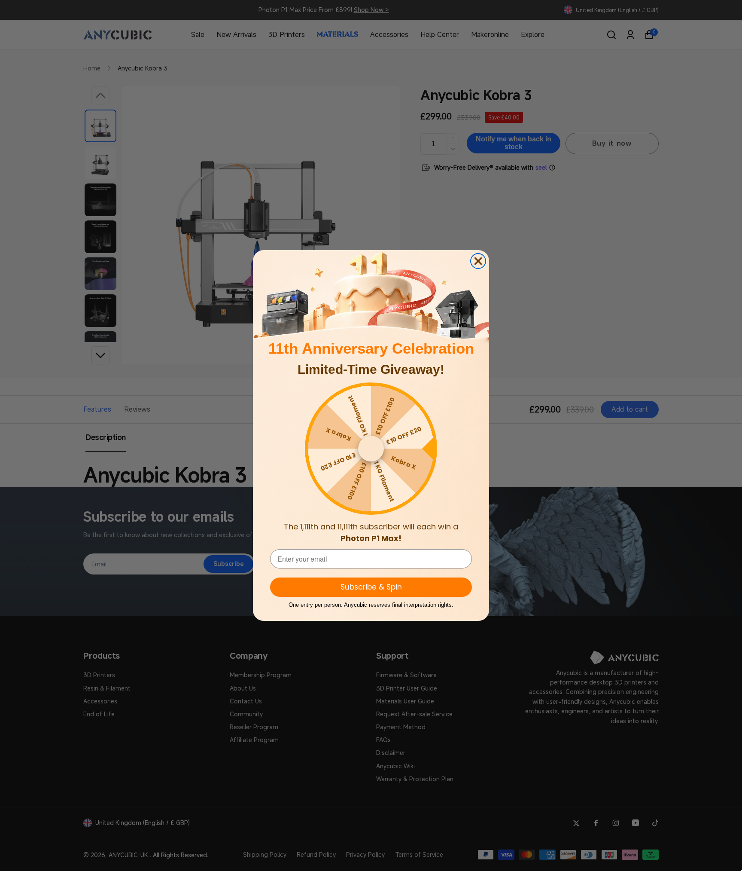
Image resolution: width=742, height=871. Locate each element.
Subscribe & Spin (371, 587)
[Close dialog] (478, 261)
